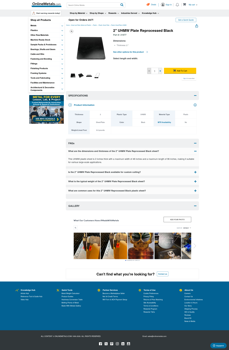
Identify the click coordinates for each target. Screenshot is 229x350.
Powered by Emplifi (133, 260)
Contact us (162, 274)
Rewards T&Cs (149, 312)
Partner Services (110, 290)
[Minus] (149, 71)
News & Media (189, 321)
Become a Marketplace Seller (114, 293)
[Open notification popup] (177, 4)
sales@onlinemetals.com (157, 336)
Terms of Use (150, 290)
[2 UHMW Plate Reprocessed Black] (72, 75)
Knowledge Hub (28, 290)
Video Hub (25, 299)
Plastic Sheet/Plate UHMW (118, 25)
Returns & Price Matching (153, 299)
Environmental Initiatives (193, 299)
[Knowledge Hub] (17, 290)
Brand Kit (187, 318)
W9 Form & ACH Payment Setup (115, 299)
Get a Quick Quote (186, 19)
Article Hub (25, 293)
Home (68, 25)
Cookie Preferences (150, 293)
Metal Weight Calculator (71, 293)
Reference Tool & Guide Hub (31, 296)
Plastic (95, 25)
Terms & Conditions (150, 305)
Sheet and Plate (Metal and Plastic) (81, 25)
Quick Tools (67, 290)
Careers (187, 293)
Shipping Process (191, 309)
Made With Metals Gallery (71, 305)
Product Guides (67, 296)
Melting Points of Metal (70, 302)
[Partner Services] (99, 290)
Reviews (187, 315)
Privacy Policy (148, 296)
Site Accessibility (149, 302)
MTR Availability (164, 122)
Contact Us (188, 296)
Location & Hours (190, 302)
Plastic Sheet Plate (104, 25)
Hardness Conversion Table (72, 299)
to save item (189, 78)
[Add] (160, 71)
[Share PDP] (197, 25)
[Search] (122, 5)
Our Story (188, 305)
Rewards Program (150, 309)
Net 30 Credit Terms (110, 296)
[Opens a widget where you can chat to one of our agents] (218, 346)
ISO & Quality (189, 312)
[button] (190, 4)
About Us (189, 290)
